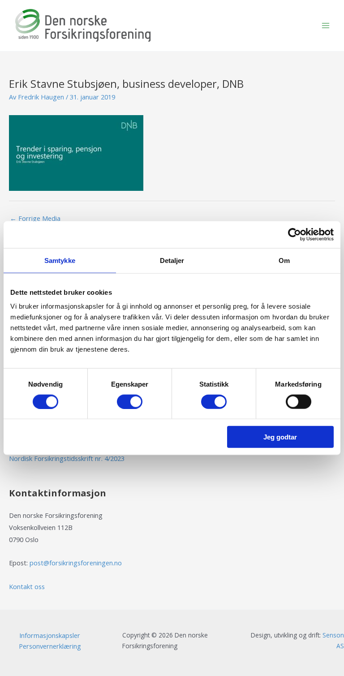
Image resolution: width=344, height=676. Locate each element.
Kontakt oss (27, 586)
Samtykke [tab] (59, 260)
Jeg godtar (280, 437)
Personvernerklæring (50, 646)
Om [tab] (284, 260)
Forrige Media (35, 218)
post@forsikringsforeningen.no (76, 562)
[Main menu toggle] (325, 25)
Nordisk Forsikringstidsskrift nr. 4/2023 (67, 458)
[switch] (129, 401)
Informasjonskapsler (49, 635)
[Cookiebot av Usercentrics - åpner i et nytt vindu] (294, 234)
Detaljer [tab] (172, 260)
